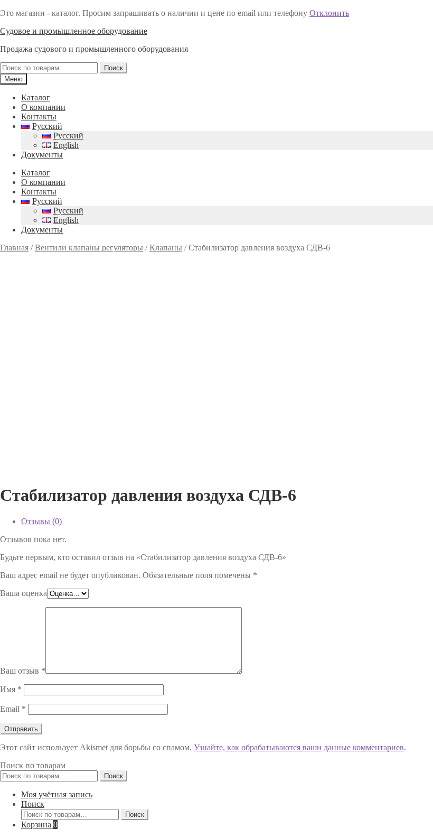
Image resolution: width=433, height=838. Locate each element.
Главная (14, 247)
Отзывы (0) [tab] (41, 521)
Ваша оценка (23, 593)
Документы (42, 154)
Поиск (113, 68)
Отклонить (329, 12)
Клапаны (165, 247)
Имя (11, 689)
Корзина (39, 824)
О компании (43, 107)
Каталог (35, 97)
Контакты (39, 116)
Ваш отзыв (22, 670)
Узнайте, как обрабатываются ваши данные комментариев (299, 747)
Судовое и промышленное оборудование (73, 30)
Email (13, 708)
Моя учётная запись (56, 794)
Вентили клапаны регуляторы (89, 247)
